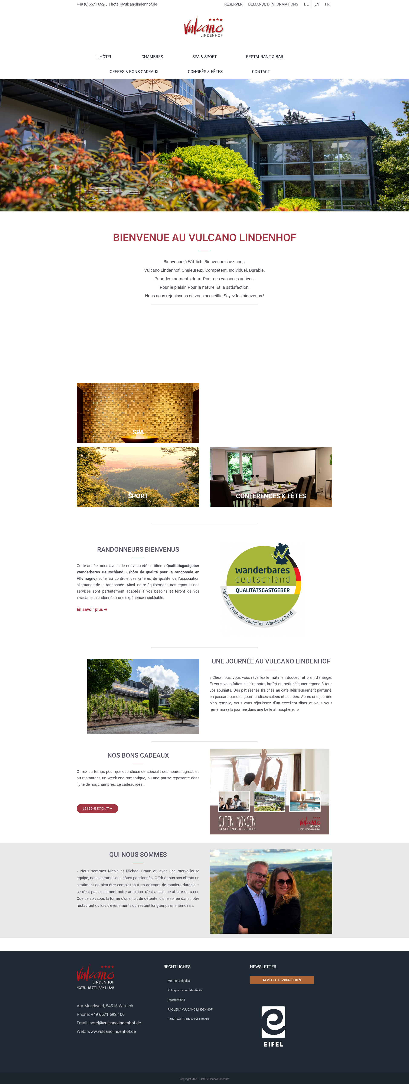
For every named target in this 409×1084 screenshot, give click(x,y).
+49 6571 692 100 (108, 1014)
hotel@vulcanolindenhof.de (134, 4)
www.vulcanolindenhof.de (111, 1031)
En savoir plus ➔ (92, 609)
